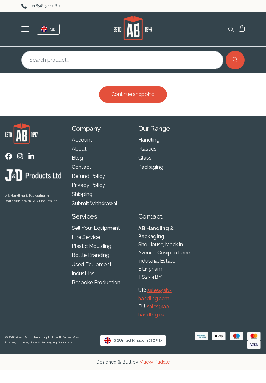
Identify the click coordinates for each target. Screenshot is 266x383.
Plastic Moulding (91, 246)
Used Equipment (92, 264)
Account (82, 139)
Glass (144, 158)
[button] (26, 29)
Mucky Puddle (154, 361)
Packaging (150, 167)
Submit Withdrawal (94, 203)
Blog (77, 158)
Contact (81, 167)
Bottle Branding (90, 255)
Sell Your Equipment (96, 228)
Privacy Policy (88, 185)
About (79, 149)
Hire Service (86, 237)
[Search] (235, 60)
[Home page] (133, 28)
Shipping (82, 194)
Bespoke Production (96, 282)
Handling (149, 139)
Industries (83, 273)
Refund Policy (88, 176)
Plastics (147, 149)
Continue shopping (133, 94)
